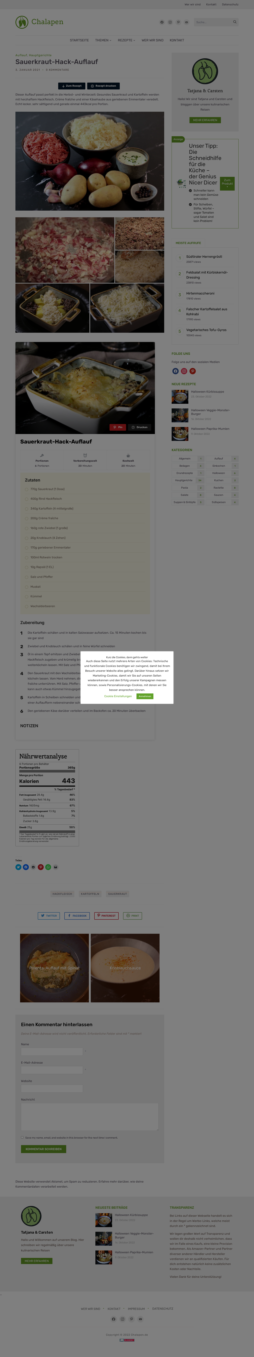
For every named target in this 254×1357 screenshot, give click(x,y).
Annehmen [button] (145, 696)
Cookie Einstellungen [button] (118, 696)
